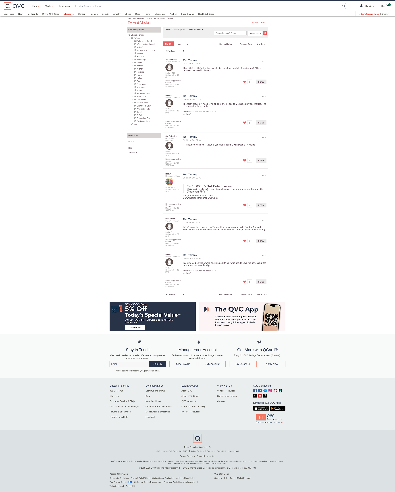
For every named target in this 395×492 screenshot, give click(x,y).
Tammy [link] (170, 18)
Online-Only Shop (50, 14)
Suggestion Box (143, 118)
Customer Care (143, 121)
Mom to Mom (142, 102)
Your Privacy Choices (118, 482)
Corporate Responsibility (193, 406)
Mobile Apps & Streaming (158, 411)
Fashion (94, 14)
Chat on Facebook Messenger (124, 406)
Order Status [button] (183, 364)
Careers (221, 401)
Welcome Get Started (146, 44)
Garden (81, 14)
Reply (261, 81)
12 (174, 125)
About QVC (186, 391)
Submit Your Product (227, 396)
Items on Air (64, 6)
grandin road (233, 451)
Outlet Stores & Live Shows (159, 406)
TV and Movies (159, 18)
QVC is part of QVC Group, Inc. (169, 451)
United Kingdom (244, 478)
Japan (232, 478)
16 (174, 284)
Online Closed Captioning (163, 478)
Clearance (69, 14)
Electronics (160, 14)
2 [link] (183, 51)
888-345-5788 (116, 391)
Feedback (150, 417)
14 (174, 208)
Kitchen (173, 14)
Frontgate (211, 451)
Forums (149, 18)
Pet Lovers (141, 99)
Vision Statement (117, 486)
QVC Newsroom (189, 401)
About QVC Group (190, 396)
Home (147, 14)
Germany (218, 478)
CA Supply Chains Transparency (148, 482)
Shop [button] (34, 6)
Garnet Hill (221, 451)
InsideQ (140, 47)
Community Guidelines (119, 478)
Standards (132, 152)
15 (174, 243)
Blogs (136, 124)
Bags (137, 14)
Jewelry (117, 14)
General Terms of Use (206, 456)
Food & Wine (187, 14)
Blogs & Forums (138, 18)
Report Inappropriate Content (173, 81)
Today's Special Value (146, 50)
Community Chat (144, 105)
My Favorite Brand (144, 41)
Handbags (141, 59)
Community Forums (155, 391)
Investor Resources (190, 411)
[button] (362, 6)
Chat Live (114, 396)
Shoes (128, 14)
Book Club (141, 96)
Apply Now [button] (272, 364)
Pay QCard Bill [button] (243, 364)
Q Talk (139, 115)
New (20, 14)
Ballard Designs (197, 451)
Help (263, 22)
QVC (129, 18)
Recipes (140, 71)
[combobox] (208, 6)
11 (174, 84)
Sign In (255, 22)
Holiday (140, 78)
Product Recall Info (119, 417)
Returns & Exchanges (120, 411)
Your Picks (9, 14)
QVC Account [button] (212, 364)
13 (174, 163)
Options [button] (263, 61)
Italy (226, 478)
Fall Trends (32, 14)
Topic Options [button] (182, 44)
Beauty (105, 14)
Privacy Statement (187, 456)
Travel (139, 112)
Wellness (141, 87)
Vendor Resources (226, 391)
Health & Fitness (206, 14)
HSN (186, 451)
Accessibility (131, 486)
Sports (139, 90)
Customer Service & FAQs (122, 401)
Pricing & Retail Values (140, 478)
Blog (148, 396)
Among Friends (143, 108)
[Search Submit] (344, 6)
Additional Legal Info (184, 478)
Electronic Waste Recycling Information (180, 482)
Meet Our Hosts (153, 401)
